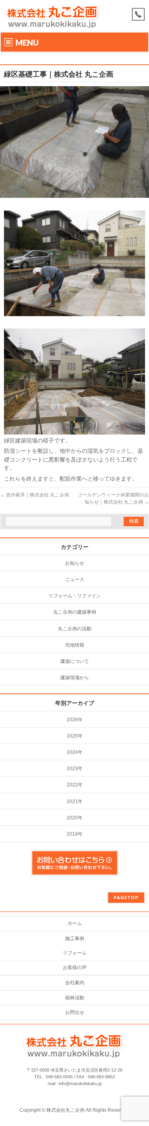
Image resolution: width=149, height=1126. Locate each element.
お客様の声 (75, 967)
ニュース (74, 579)
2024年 (75, 752)
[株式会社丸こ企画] (53, 22)
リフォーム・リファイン (74, 596)
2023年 (75, 768)
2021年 (75, 801)
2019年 (75, 834)
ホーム (75, 923)
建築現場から (74, 677)
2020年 (75, 818)
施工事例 (74, 938)
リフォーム (75, 953)
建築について (74, 661)
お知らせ (74, 563)
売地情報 (74, 645)
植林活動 (74, 997)
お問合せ (74, 1012)
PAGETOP (126, 897)
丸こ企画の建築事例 (74, 612)
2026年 (75, 719)
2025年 (75, 736)
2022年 (75, 785)
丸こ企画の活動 (74, 629)
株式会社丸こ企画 (65, 1110)
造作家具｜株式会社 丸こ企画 (34, 495)
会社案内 (74, 982)
